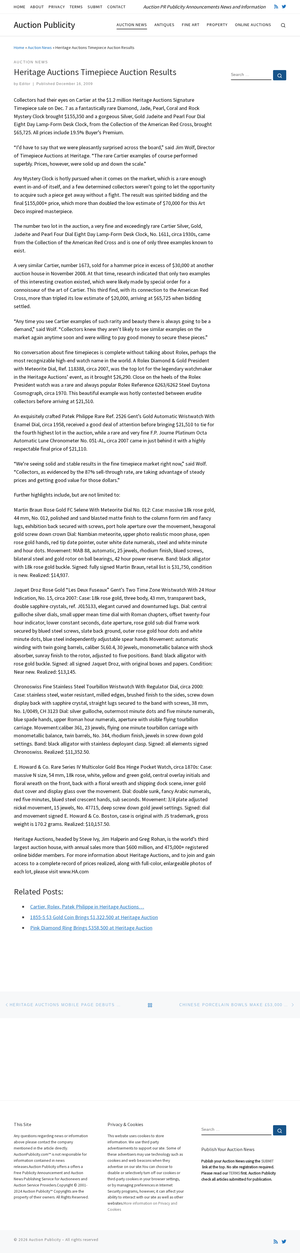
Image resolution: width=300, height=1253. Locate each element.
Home (19, 47)
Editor (24, 84)
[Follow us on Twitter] (284, 6)
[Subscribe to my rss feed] (276, 6)
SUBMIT (267, 1161)
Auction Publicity (45, 1239)
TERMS (234, 1173)
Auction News (40, 47)
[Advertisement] (258, 180)
